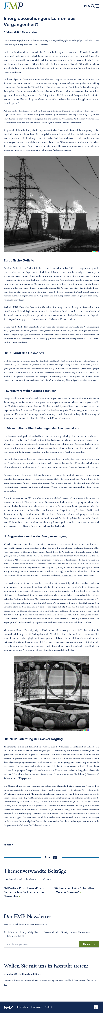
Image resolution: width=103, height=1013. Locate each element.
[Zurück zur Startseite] (13, 5)
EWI (35, 747)
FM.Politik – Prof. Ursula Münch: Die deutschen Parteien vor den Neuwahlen (24, 892)
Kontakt (48, 1007)
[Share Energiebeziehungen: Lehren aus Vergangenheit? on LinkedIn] (55, 857)
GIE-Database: (66, 576)
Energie (9, 844)
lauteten (17, 292)
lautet (11, 115)
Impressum (36, 1007)
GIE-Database (11, 568)
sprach (42, 311)
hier (5, 984)
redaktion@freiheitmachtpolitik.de (22, 974)
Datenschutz (22, 1007)
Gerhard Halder (29, 32)
